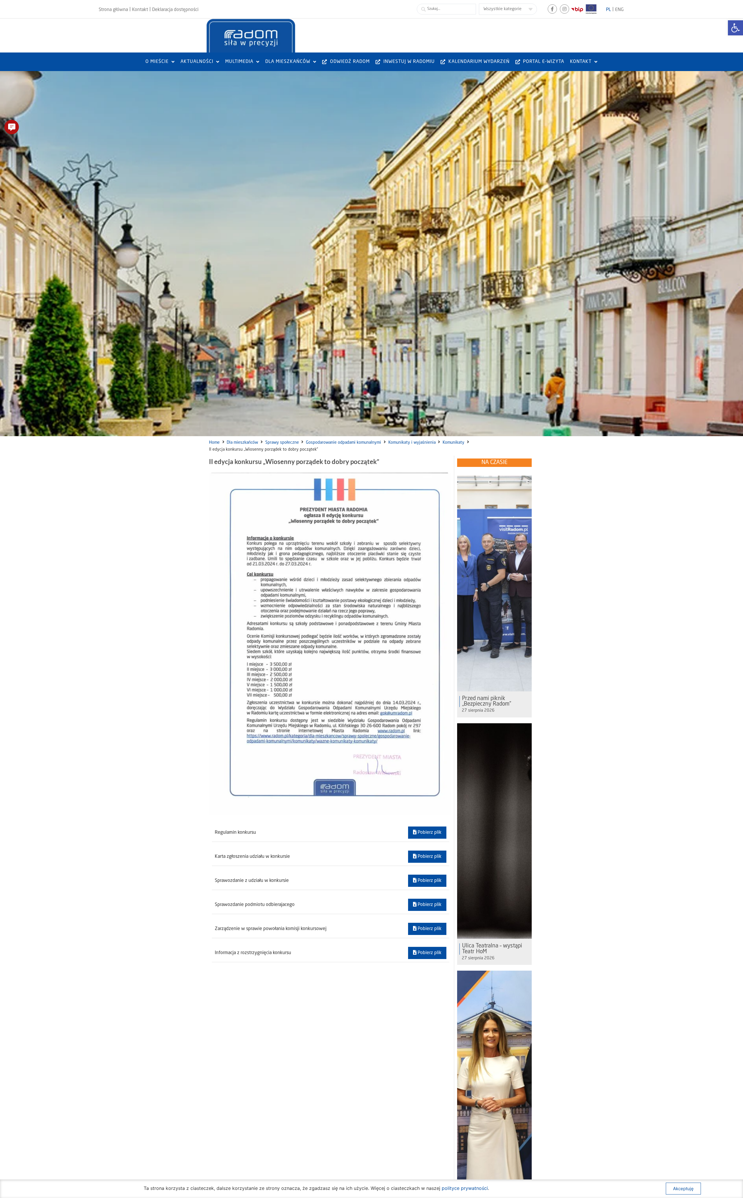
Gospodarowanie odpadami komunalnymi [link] (343, 443)
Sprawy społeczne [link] (282, 443)
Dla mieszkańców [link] (242, 443)
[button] (11, 127)
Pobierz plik (428, 832)
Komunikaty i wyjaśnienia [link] (412, 443)
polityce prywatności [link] (465, 1188)
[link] (735, 27)
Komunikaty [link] (453, 443)
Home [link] (214, 443)
